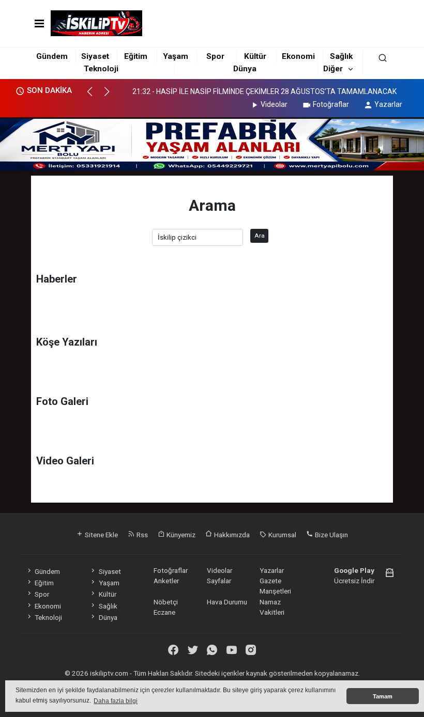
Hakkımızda (231, 535)
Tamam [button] (382, 696)
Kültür (255, 56)
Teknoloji (101, 68)
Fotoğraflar (331, 104)
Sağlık (341, 56)
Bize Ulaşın (330, 535)
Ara (259, 235)
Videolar (274, 104)
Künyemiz (180, 535)
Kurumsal (281, 535)
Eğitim (135, 56)
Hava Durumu (227, 602)
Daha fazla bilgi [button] (116, 701)
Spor (215, 56)
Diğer (333, 68)
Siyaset (95, 56)
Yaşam (175, 56)
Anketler (166, 580)
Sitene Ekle (100, 535)
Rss (141, 535)
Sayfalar (219, 580)
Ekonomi (298, 56)
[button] (94, 96)
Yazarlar (388, 104)
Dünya (244, 68)
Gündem (52, 56)
